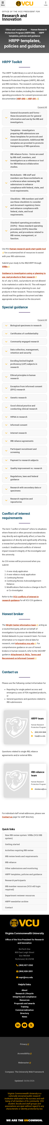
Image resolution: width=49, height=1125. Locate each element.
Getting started (12, 844)
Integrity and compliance (24, 997)
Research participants (15, 880)
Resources (25, 1000)
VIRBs (5, 266)
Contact (9, 907)
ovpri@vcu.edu (26, 977)
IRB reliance (10, 862)
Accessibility (24, 1053)
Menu (3, 5)
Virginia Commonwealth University (24, 933)
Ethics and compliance (16, 29)
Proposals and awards (24, 1003)
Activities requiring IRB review (19, 850)
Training (24, 1007)
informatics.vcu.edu (24, 643)
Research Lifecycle (25, 993)
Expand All (42, 107)
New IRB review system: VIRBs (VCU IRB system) (23, 837)
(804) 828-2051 (26, 971)
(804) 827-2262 (26, 965)
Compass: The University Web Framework (24, 1072)
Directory (24, 1013)
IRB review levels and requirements (21, 856)
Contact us (7, 817)
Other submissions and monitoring (21, 868)
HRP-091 (32, 98)
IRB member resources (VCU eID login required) (22, 888)
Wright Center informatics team (21, 625)
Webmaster (23, 1062)
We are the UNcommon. (24, 1120)
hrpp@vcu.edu (40, 736)
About (24, 990)
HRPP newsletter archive (16, 901)
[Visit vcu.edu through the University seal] (24, 924)
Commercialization (24, 1010)
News (24, 1017)
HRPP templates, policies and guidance (23, 874)
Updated (19, 1081)
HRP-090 (21, 98)
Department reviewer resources (20, 895)
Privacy (23, 1044)
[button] (24, 117)
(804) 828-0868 (40, 732)
